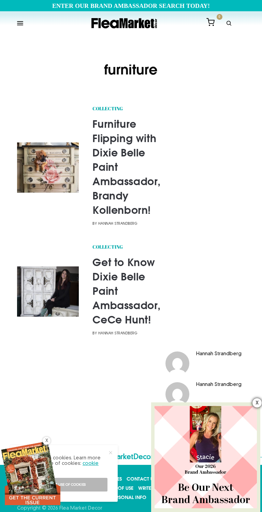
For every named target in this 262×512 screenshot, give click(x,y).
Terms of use (117, 488)
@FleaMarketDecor (121, 457)
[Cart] (210, 23)
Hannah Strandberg (118, 224)
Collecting (107, 109)
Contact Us (141, 478)
